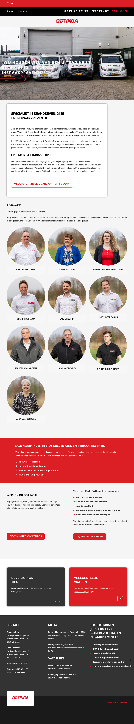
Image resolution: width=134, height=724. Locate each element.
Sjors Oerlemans (108, 317)
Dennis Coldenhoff (108, 369)
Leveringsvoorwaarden (117, 702)
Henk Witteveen (67, 368)
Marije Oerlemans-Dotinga (108, 269)
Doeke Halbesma (26, 319)
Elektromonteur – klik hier (60, 665)
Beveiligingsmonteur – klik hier (62, 674)
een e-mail (20, 672)
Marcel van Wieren (26, 368)
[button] (11, 3)
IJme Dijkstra (67, 319)
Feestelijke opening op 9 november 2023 (67, 632)
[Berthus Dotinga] (26, 246)
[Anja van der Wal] (26, 395)
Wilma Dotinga (66, 269)
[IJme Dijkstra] (67, 295)
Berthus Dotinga (26, 269)
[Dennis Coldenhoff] (108, 345)
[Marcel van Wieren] (26, 345)
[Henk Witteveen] (67, 345)
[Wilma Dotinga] (67, 246)
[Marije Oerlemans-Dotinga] (108, 246)
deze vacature (64, 668)
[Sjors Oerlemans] (108, 294)
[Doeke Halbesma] (26, 295)
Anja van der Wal (26, 419)
